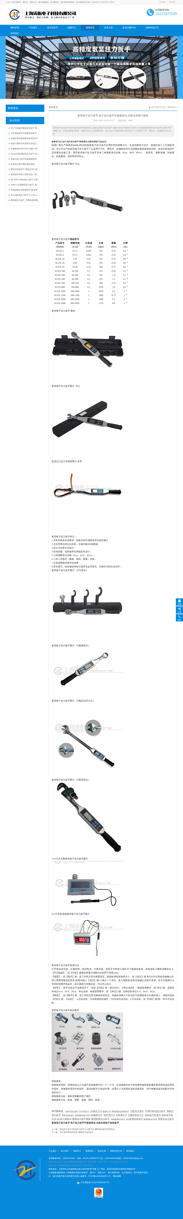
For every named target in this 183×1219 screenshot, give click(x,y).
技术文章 (108, 27)
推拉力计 (33, 2)
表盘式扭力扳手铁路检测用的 (24, 159)
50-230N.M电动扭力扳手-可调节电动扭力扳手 (25, 179)
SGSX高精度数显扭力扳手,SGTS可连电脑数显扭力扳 (25, 154)
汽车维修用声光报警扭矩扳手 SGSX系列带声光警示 (25, 133)
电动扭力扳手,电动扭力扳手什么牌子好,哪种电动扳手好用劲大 (87, 1129)
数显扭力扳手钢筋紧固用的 (23, 164)
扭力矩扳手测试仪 (67, 2)
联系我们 (172, 2)
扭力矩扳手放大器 (83, 2)
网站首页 (15, 27)
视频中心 (72, 27)
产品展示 (33, 27)
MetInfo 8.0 (65, 1165)
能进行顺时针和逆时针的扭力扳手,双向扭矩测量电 (25, 143)
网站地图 (117, 1176)
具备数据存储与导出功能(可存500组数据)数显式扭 (25, 148)
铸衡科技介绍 (152, 27)
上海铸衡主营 (72, 1172)
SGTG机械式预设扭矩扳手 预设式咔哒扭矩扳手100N (25, 128)
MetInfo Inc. (89, 1165)
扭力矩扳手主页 (158, 107)
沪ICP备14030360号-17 (99, 1176)
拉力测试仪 (54, 2)
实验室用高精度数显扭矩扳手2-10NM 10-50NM (25, 138)
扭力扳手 (65, 1151)
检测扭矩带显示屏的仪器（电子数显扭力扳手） (25, 174)
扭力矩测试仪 (43, 2)
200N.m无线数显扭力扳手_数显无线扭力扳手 (25, 185)
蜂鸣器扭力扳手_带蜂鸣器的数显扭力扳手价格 (25, 200)
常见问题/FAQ (129, 27)
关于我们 (162, 2)
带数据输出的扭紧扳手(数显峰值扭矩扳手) (25, 190)
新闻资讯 (90, 27)
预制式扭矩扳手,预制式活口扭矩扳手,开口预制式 (25, 169)
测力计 (25, 2)
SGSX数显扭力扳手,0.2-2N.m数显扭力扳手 (25, 195)
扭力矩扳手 (17, 2)
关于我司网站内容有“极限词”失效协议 (76, 1132)
